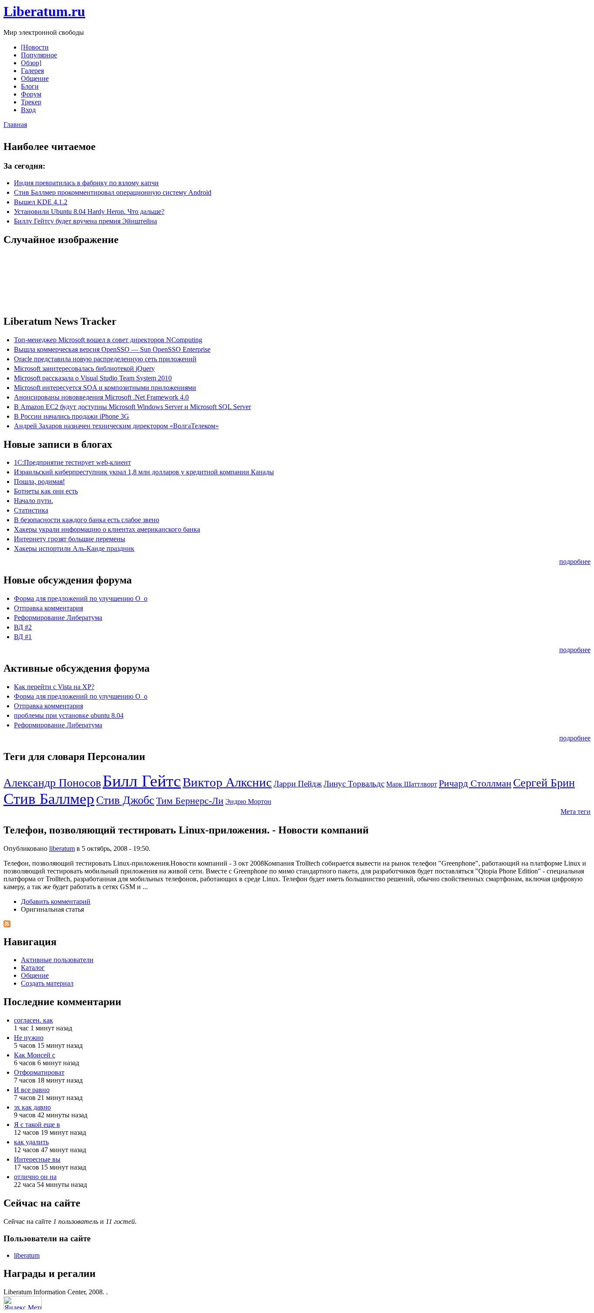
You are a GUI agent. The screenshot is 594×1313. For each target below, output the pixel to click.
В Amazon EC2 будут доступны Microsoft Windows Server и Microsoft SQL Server (132, 406)
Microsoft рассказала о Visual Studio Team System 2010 (93, 378)
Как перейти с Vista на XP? (54, 686)
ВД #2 (23, 627)
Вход (28, 109)
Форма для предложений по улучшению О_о (80, 598)
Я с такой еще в (37, 1124)
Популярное (39, 55)
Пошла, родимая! (39, 481)
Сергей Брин (544, 782)
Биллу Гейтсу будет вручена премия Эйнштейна (85, 221)
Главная (15, 124)
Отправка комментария (48, 608)
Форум (31, 94)
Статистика (31, 510)
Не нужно (28, 1037)
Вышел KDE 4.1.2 (40, 202)
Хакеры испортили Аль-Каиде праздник (74, 548)
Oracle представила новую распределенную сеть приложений (105, 359)
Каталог (33, 967)
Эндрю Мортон (248, 801)
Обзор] (31, 63)
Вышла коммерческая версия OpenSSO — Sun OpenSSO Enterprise (112, 349)
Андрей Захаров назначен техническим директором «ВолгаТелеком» (116, 426)
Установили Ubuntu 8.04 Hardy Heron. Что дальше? (89, 211)
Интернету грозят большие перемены (69, 539)
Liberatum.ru (44, 11)
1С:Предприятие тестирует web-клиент (72, 462)
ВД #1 (23, 636)
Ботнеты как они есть (46, 491)
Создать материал (47, 983)
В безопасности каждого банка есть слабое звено (86, 519)
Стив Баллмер (48, 798)
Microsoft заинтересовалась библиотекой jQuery (84, 368)
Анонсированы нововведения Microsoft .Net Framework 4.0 (101, 397)
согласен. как (33, 1020)
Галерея (32, 70)
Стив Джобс (125, 800)
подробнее (575, 561)
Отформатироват (39, 1072)
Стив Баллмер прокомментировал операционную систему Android (112, 192)
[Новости (35, 47)
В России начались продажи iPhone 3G (71, 416)
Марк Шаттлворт (411, 784)
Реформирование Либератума (58, 617)
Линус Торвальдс (354, 783)
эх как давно (32, 1107)
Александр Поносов (52, 782)
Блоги (30, 86)
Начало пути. (33, 500)
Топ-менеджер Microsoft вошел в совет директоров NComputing (108, 339)
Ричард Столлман (475, 783)
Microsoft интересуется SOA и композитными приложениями (105, 387)
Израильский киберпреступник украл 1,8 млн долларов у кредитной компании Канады (144, 472)
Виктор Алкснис (227, 782)
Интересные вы (37, 1159)
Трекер (31, 102)
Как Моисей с (34, 1055)
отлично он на (35, 1176)
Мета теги (576, 811)
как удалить (31, 1142)
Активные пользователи (57, 959)
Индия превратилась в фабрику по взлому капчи (86, 183)
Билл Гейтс (142, 781)
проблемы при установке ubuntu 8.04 (68, 715)
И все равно (32, 1089)
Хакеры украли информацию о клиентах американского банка (107, 529)
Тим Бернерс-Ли (190, 800)
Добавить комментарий (55, 901)
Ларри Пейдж (298, 783)
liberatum (62, 848)
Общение (35, 78)
